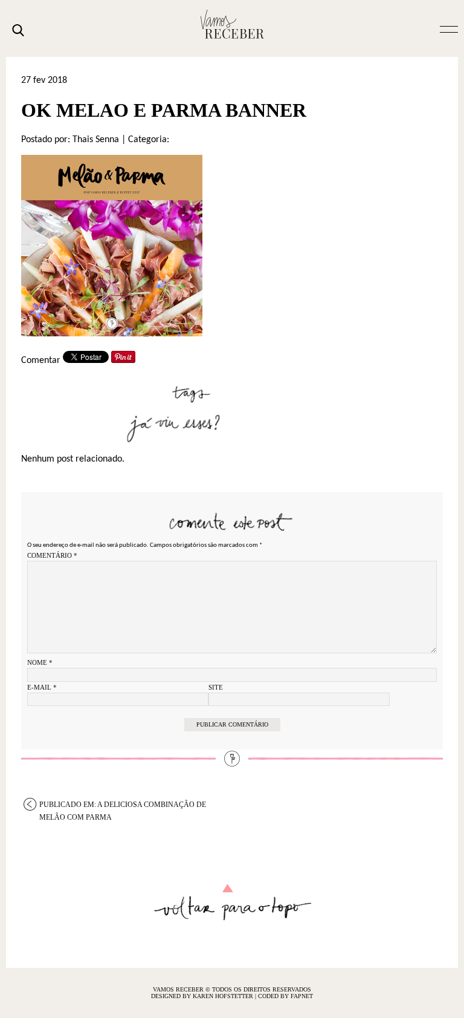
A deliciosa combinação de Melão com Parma (122, 805)
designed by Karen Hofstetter (203, 996)
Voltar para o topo (232, 902)
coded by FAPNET (285, 996)
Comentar (40, 360)
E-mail (42, 687)
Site (215, 687)
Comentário (52, 555)
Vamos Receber (232, 24)
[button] (449, 28)
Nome (40, 662)
